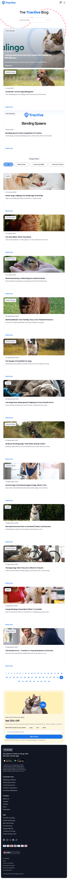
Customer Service (9, 785)
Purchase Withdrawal (10, 790)
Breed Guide (21, 164)
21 (10, 677)
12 (38, 673)
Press (5, 807)
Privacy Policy (42, 740)
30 (43, 677)
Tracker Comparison (10, 788)
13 (41, 673)
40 (34, 681)
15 (48, 673)
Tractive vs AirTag (9, 831)
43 (45, 681)
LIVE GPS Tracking (9, 818)
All (8, 164)
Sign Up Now (34, 737)
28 (36, 677)
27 (32, 677)
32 (50, 677)
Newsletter (6, 809)
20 (7, 677)
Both (44, 728)
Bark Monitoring (8, 823)
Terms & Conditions (8, 863)
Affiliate (5, 804)
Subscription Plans (9, 782)
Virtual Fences (7, 826)
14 (45, 673)
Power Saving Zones (9, 834)
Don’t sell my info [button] (7, 870)
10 (32, 673)
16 (51, 673)
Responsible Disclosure (9, 865)
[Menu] (64, 3)
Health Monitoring (9, 820)
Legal (4, 860)
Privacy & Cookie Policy (9, 867)
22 (14, 677)
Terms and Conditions (32, 740)
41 (37, 681)
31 (47, 677)
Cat (37, 728)
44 (49, 681)
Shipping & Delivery (9, 780)
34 (58, 677)
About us (6, 799)
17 (55, 673)
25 (25, 677)
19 (61, 673)
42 (41, 681)
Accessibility (6, 858)
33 (54, 677)
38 (26, 681)
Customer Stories (58, 164)
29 (39, 677)
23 (17, 677)
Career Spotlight (38, 164)
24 (21, 677)
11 (34, 673)
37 (23, 681)
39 (30, 681)
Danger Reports (8, 828)
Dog (31, 728)
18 (58, 673)
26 (28, 677)
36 (19, 681)
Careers (5, 801)
